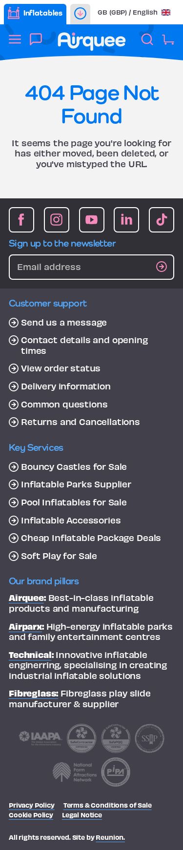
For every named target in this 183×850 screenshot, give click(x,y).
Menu (15, 44)
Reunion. (110, 837)
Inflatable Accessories (71, 520)
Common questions (64, 404)
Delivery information (66, 386)
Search (147, 44)
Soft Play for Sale (59, 555)
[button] (134, 12)
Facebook (21, 219)
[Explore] (80, 14)
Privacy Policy (32, 805)
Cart (168, 44)
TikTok (161, 219)
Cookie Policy (31, 815)
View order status (61, 368)
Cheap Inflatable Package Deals (91, 537)
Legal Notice (82, 815)
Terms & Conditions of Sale (107, 805)
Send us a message (64, 322)
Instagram (56, 219)
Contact (36, 44)
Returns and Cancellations (80, 421)
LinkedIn (126, 219)
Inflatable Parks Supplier (76, 484)
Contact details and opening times (84, 344)
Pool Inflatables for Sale (74, 502)
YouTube (91, 219)
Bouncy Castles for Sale (74, 466)
